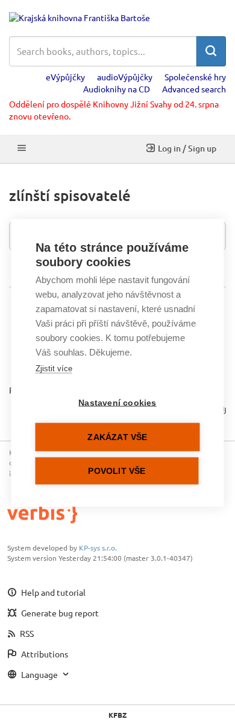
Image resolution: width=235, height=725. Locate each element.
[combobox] (102, 51)
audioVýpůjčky (124, 76)
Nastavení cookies (117, 402)
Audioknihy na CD (116, 88)
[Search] (211, 51)
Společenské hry (195, 76)
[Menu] (22, 149)
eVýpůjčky (65, 76)
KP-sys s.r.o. (98, 547)
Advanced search (194, 88)
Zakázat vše (117, 436)
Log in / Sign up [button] (187, 148)
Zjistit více (54, 367)
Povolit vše (116, 470)
